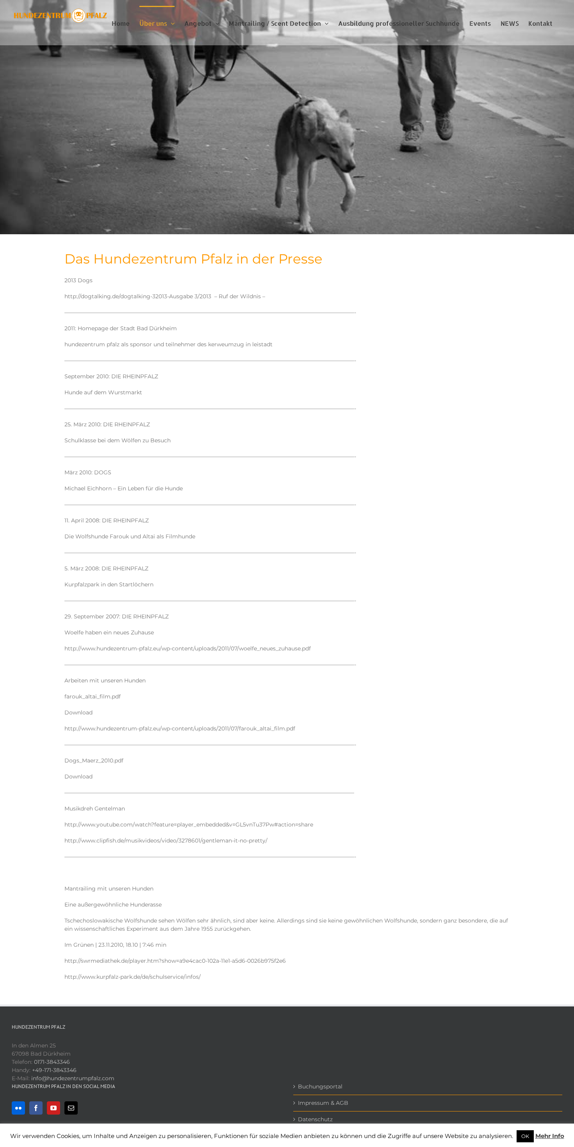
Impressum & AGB (323, 1102)
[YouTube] (53, 1108)
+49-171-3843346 (54, 1070)
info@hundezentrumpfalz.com (72, 1078)
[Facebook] (36, 1108)
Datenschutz (315, 1119)
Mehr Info (549, 1136)
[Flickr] (18, 1108)
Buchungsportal (320, 1086)
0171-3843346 (52, 1061)
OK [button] (525, 1136)
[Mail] (71, 1108)
